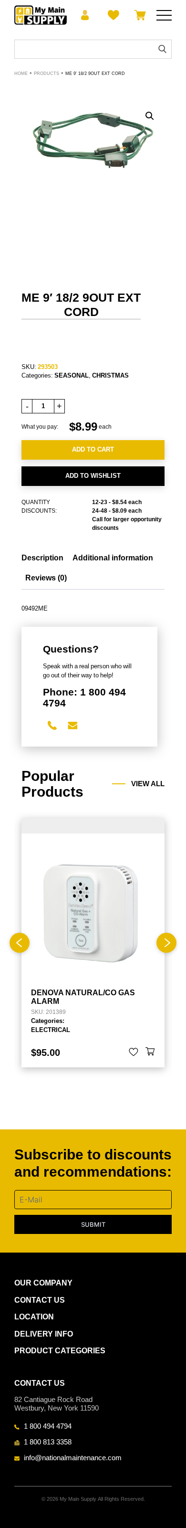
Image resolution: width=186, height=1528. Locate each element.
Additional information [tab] (112, 558)
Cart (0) (138, 15)
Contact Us (39, 1300)
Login (85, 15)
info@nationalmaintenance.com (73, 1457)
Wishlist (112, 15)
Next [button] (166, 943)
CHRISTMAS (110, 375)
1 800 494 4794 (48, 1426)
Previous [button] (20, 943)
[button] (149, 116)
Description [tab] (42, 558)
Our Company (43, 1283)
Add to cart (93, 449)
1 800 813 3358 (48, 1441)
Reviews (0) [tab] (46, 578)
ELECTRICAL (50, 1029)
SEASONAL (71, 375)
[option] (93, 942)
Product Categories (59, 1351)
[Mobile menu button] (164, 15)
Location (34, 1317)
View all (148, 784)
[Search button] (162, 48)
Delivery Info (43, 1334)
